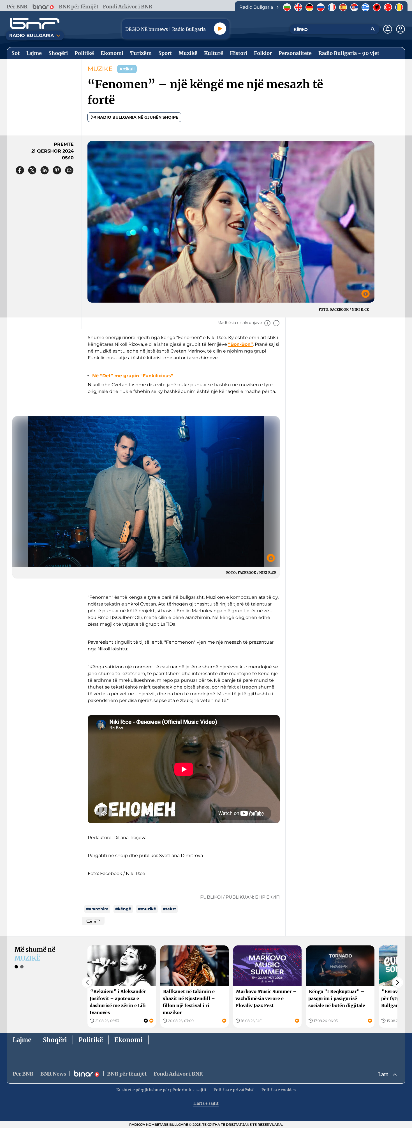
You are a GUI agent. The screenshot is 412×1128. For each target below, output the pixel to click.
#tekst (169, 908)
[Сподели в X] (32, 170)
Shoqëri (55, 1040)
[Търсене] (372, 29)
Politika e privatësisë (234, 1089)
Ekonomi (128, 1040)
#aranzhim (97, 908)
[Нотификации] (387, 29)
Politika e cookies (278, 1089)
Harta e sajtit (206, 1103)
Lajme (22, 1040)
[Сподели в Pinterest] (56, 170)
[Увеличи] (267, 323)
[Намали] (276, 323)
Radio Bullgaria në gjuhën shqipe (137, 117)
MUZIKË (100, 69)
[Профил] (400, 29)
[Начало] (34, 23)
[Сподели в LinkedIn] (44, 170)
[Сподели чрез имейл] (69, 170)
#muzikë (147, 908)
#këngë (123, 908)
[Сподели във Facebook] (19, 170)
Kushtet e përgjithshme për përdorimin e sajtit (161, 1089)
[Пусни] (220, 28)
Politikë (90, 1040)
